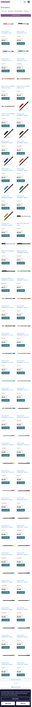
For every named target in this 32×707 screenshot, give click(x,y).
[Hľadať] (20, 1)
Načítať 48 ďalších (16, 679)
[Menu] (28, 1)
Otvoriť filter (16, 15)
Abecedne (26, 11)
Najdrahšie (10, 11)
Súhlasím (22, 703)
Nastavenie (15, 699)
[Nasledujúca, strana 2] (16, 683)
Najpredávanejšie (18, 11)
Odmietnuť (8, 703)
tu (16, 695)
